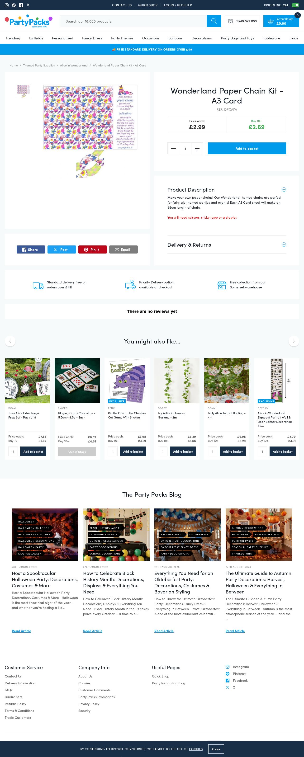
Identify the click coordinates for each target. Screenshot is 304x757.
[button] (24, 91)
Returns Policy (15, 703)
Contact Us (122, 5)
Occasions (151, 38)
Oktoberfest (199, 534)
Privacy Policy (88, 703)
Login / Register (178, 5)
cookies (196, 749)
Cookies (84, 683)
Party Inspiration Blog (168, 683)
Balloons (175, 38)
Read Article (21, 630)
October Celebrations (106, 540)
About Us (85, 676)
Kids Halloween (30, 553)
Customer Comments (94, 690)
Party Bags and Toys (237, 38)
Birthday (36, 38)
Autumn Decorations (247, 528)
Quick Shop (147, 5)
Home (14, 65)
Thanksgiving (242, 553)
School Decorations (105, 553)
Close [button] (216, 749)
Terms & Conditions (19, 710)
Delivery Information (20, 683)
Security (84, 710)
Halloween (26, 521)
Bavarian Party (172, 534)
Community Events (104, 534)
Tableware (271, 38)
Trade (293, 38)
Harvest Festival (267, 534)
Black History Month (105, 528)
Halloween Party (31, 547)
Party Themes (122, 38)
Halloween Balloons (33, 528)
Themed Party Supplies (39, 65)
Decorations (202, 38)
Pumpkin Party (242, 540)
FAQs (8, 690)
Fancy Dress (92, 38)
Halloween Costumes (34, 534)
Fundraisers (13, 697)
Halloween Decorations (36, 540)
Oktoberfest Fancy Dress (180, 547)
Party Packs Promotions (96, 697)
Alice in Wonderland (74, 65)
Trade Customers (18, 717)
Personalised (62, 38)
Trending (13, 38)
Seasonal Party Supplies (250, 547)
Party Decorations (104, 547)
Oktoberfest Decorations (180, 540)
